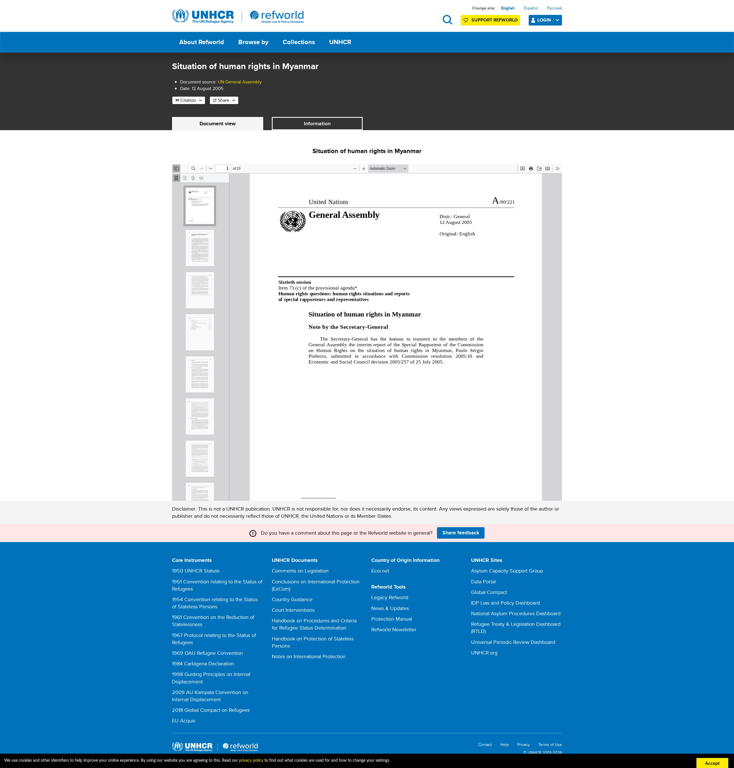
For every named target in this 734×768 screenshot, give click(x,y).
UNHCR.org (484, 652)
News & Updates (390, 608)
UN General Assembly (240, 82)
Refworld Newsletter (393, 629)
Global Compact (489, 592)
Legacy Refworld (389, 597)
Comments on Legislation (300, 570)
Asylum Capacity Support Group (507, 570)
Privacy (523, 744)
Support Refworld (494, 20)
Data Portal (483, 581)
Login (544, 20)
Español (531, 8)
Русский (554, 8)
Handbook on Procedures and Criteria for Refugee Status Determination (314, 624)
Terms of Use (550, 744)
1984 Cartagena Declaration (203, 663)
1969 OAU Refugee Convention (207, 652)
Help (504, 744)
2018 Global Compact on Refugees (211, 710)
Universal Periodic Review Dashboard (513, 642)
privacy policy (251, 761)
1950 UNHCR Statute (196, 570)
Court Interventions (293, 609)
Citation (188, 100)
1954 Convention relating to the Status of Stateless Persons (215, 603)
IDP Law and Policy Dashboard (505, 602)
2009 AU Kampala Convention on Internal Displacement (210, 696)
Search (447, 19)
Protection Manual (391, 618)
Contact (485, 744)
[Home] (238, 16)
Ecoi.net (380, 570)
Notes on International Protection (308, 656)
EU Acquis (183, 720)
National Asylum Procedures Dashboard (516, 613)
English (508, 8)
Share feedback (460, 532)
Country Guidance (292, 599)
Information (317, 123)
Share (223, 100)
